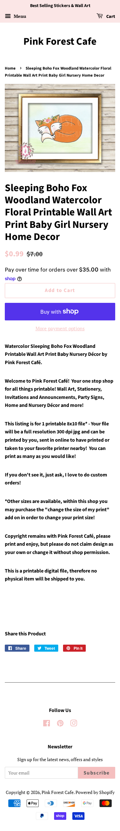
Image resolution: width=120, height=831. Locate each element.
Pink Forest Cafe (60, 41)
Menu (19, 16)
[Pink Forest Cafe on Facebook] (46, 724)
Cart (110, 16)
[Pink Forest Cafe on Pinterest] (60, 724)
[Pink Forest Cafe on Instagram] (73, 724)
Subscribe (97, 772)
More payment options (60, 328)
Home (10, 68)
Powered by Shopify (95, 792)
